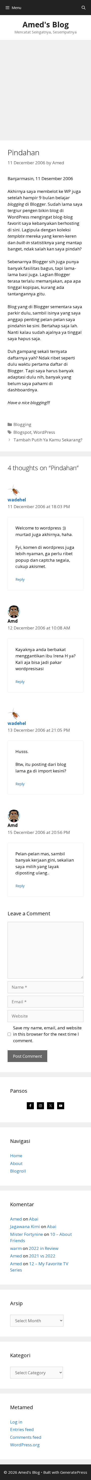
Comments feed (25, 1437)
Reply (20, 579)
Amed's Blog (45, 24)
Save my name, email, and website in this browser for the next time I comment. (47, 1034)
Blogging (22, 424)
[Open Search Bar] (83, 7)
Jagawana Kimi (25, 1226)
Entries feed (22, 1429)
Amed (16, 1219)
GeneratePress (73, 1472)
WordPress (44, 432)
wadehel (17, 500)
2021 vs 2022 (42, 1256)
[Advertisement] (45, 87)
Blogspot (22, 432)
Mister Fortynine (26, 1234)
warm (16, 1248)
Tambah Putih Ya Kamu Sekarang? (47, 440)
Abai (33, 1219)
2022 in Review (43, 1248)
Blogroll (18, 1171)
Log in (16, 1422)
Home (16, 1155)
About (16, 1163)
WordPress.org (25, 1445)
